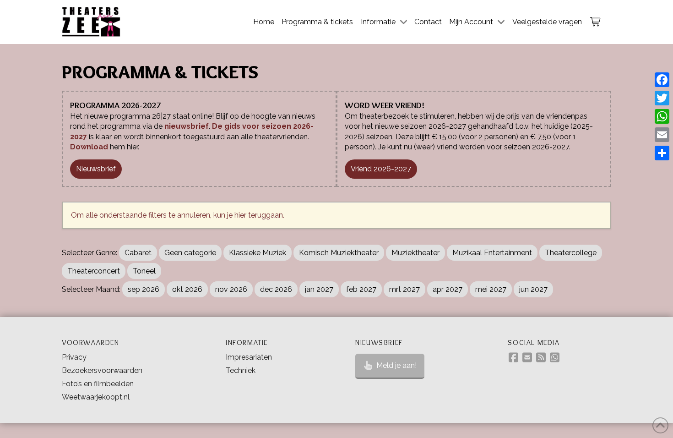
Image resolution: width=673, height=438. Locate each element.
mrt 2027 (404, 289)
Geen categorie (190, 252)
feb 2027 (361, 289)
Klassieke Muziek (257, 252)
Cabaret (138, 252)
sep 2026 (143, 289)
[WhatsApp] (662, 116)
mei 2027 (490, 289)
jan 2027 (319, 289)
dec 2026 (276, 289)
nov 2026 (231, 289)
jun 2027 (533, 289)
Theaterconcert (93, 271)
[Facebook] (662, 80)
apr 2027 (447, 289)
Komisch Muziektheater (339, 252)
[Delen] (662, 153)
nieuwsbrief (186, 126)
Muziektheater (415, 252)
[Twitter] (662, 98)
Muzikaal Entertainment (492, 252)
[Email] (662, 135)
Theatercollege (571, 252)
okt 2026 (187, 289)
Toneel (144, 271)
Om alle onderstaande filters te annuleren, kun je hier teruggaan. (177, 215)
